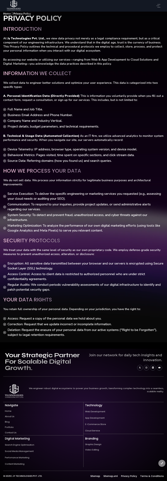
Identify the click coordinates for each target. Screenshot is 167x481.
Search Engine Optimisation (19, 444)
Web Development (95, 411)
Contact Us (10, 432)
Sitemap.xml (110, 476)
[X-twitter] (140, 367)
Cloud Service (92, 430)
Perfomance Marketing (17, 457)
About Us (9, 416)
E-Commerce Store (95, 424)
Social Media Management (19, 451)
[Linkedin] (153, 367)
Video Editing (92, 449)
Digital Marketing (17, 438)
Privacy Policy (129, 476)
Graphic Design (93, 444)
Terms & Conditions (152, 476)
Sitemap (95, 476)
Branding (91, 438)
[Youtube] (159, 367)
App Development (95, 417)
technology (93, 405)
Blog (7, 421)
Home (8, 411)
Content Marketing (14, 463)
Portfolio (9, 427)
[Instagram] (146, 367)
